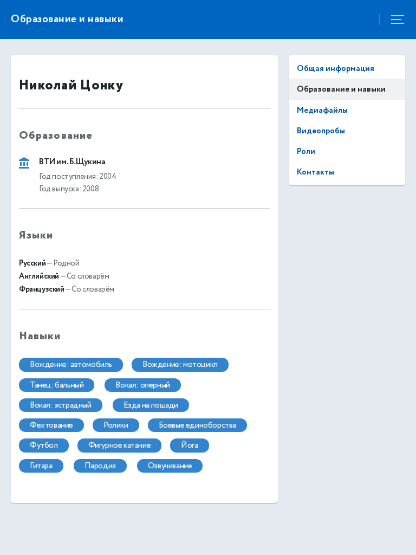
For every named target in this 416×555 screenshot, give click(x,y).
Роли (306, 151)
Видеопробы (321, 131)
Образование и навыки (341, 89)
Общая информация (335, 68)
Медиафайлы (322, 110)
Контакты (315, 172)
